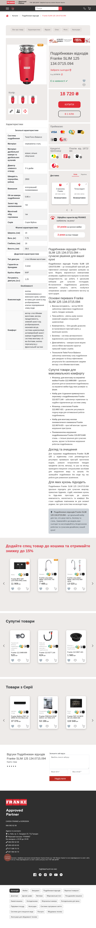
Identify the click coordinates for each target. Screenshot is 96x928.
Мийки (25, 890)
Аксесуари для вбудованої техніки (24, 917)
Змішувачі (35, 890)
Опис (57, 30)
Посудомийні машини (73, 896)
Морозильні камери (49, 901)
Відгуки (47, 30)
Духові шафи (27, 896)
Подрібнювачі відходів (51, 890)
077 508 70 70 (13, 848)
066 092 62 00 (11, 825)
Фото (65, 30)
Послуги (40, 912)
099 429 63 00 (13, 845)
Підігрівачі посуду (17, 906)
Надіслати (60, 778)
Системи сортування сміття (51, 906)
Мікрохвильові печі (54, 896)
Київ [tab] (75, 174)
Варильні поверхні (72, 890)
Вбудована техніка (55, 912)
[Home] (11, 2)
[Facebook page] (35, 875)
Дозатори (14, 896)
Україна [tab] (84, 174)
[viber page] (50, 875)
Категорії (14, 890)
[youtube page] (56, 875)
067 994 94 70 (13, 852)
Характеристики (34, 30)
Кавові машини (16, 901)
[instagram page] (45, 875)
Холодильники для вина (70, 901)
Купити (69, 104)
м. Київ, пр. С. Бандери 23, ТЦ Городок (23, 834)
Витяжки (39, 896)
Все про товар (17, 30)
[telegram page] (40, 875)
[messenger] (61, 875)
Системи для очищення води (22, 912)
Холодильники (32, 901)
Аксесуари (76, 30)
